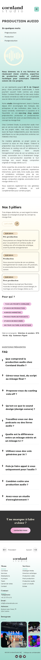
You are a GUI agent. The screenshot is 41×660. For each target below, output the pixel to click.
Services (4, 573)
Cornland (4, 571)
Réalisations (5, 576)
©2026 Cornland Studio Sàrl (13, 652)
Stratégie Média (28, 571)
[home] (13, 9)
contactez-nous (20, 530)
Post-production (28, 578)
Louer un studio (28, 584)
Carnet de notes (7, 584)
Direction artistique (29, 573)
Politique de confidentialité (32, 652)
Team (3, 581)
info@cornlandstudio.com (9, 603)
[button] (36, 9)
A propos (4, 578)
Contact (4, 586)
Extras (24, 586)
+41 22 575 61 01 (6, 597)
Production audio (28, 581)
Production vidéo (28, 576)
